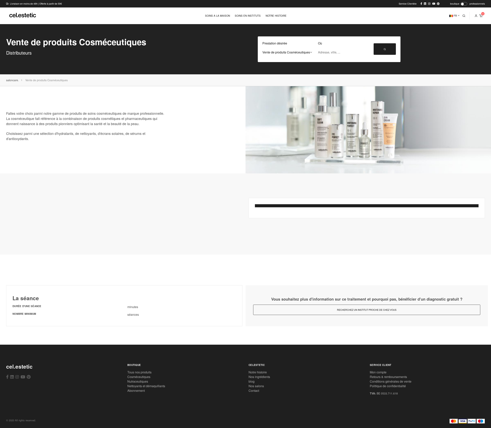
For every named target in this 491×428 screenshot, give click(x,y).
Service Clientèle (408, 3)
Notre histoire (258, 372)
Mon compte (378, 372)
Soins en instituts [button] (248, 15)
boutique (454, 3)
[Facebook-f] (7, 377)
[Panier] (481, 16)
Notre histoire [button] (276, 15)
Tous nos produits (139, 372)
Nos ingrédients (259, 377)
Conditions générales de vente (390, 381)
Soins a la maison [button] (217, 15)
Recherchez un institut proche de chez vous (366, 309)
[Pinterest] (29, 377)
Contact (254, 390)
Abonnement (136, 390)
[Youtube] (23, 377)
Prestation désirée (274, 43)
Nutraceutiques (137, 381)
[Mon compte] (476, 16)
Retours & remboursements (388, 377)
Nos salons (256, 386)
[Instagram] (17, 377)
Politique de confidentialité (388, 386)
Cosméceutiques (138, 377)
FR (455, 15)
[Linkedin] (12, 377)
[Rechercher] (464, 16)
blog (252, 381)
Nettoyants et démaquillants (146, 386)
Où (320, 43)
